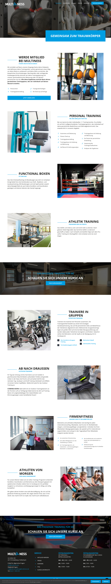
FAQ (38, 567)
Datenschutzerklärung (80, 580)
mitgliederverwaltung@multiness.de (18, 569)
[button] (67, 341)
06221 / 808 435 (15, 571)
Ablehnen (106, 581)
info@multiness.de (13, 565)
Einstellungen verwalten (35, 582)
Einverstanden (95, 581)
